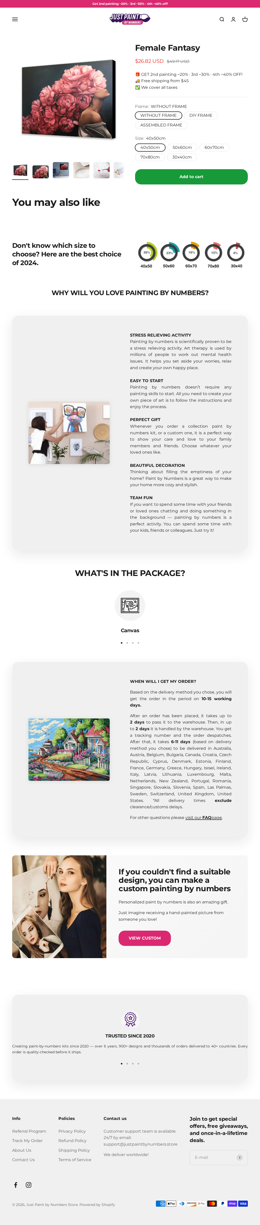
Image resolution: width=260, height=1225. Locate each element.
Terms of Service (74, 1159)
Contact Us (23, 1159)
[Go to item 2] (40, 172)
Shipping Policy (74, 1150)
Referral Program (29, 1131)
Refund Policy (72, 1140)
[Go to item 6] (122, 171)
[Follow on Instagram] (28, 1184)
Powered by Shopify (97, 1204)
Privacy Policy (72, 1131)
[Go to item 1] (20, 171)
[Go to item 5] (101, 171)
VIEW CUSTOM (145, 938)
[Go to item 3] (61, 171)
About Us (21, 1150)
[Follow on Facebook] (15, 1184)
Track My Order (27, 1140)
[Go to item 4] (81, 171)
